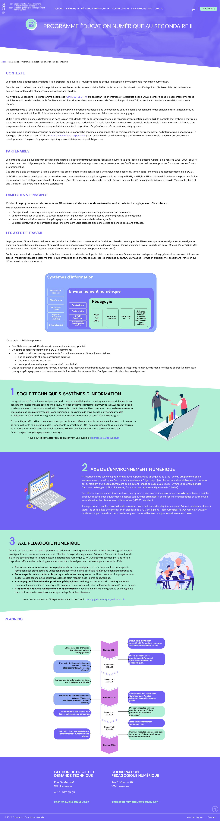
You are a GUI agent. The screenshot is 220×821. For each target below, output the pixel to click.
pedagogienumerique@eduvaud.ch (105, 599)
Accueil (58, 8)
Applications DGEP (141, 8)
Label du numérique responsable (67, 135)
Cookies (212, 817)
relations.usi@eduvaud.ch (105, 437)
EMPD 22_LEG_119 (77, 96)
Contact (159, 8)
